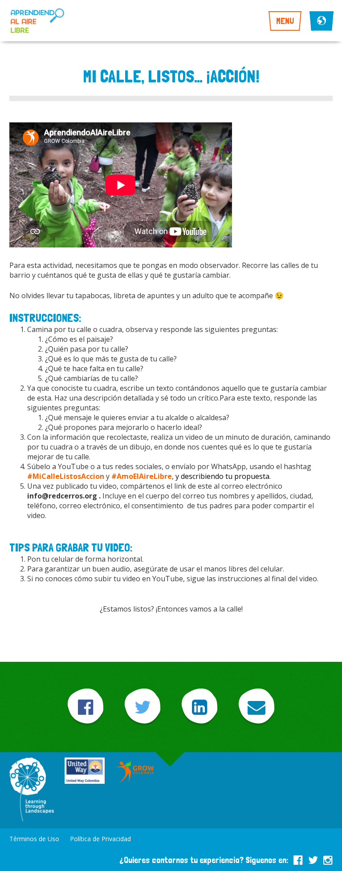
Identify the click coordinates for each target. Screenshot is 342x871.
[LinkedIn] (199, 707)
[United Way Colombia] (85, 772)
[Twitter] (142, 707)
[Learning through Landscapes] (31, 790)
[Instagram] (328, 858)
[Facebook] (85, 707)
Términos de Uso (34, 839)
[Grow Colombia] (135, 772)
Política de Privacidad (100, 839)
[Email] (256, 707)
